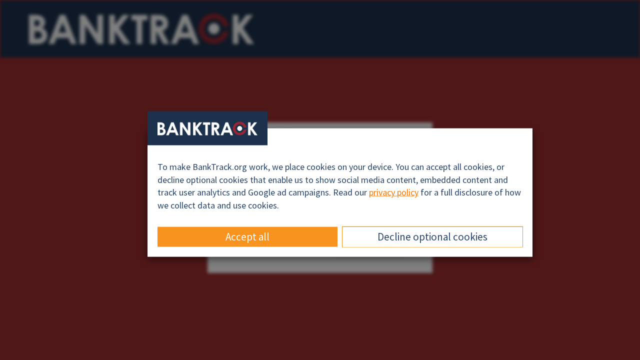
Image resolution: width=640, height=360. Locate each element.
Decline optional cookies (433, 236)
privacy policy (393, 192)
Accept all (248, 236)
